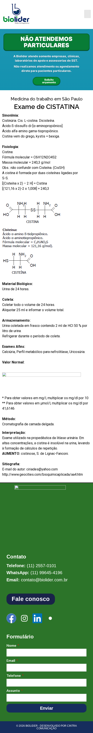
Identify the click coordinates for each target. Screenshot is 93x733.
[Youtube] (50, 618)
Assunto (13, 690)
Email (11, 660)
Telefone (13, 675)
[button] (87, 14)
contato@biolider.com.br (44, 579)
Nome (11, 645)
